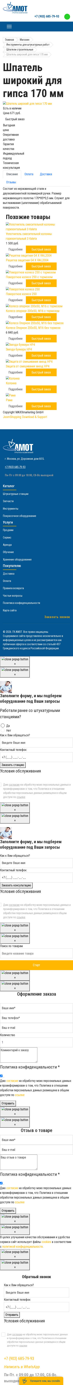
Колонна (11, 383)
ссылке (21, 797)
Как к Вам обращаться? (15, 735)
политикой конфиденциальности (22, 1246)
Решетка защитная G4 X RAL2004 (27, 260)
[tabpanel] (36, 198)
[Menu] (9, 26)
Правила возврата (13, 588)
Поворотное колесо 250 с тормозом (29, 277)
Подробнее (15, 249)
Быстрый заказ (15, 119)
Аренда (7, 544)
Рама (9, 400)
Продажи (8, 530)
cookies (46, 1242)
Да (8, 726)
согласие (14, 784)
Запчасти (8, 501)
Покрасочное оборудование (19, 515)
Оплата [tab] (29, 174)
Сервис (7, 537)
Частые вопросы (12, 595)
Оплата (7, 580)
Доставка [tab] (46, 174)
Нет (8, 730)
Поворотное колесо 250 (21, 294)
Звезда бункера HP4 (19, 349)
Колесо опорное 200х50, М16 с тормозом (32, 311)
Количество (7, 1035)
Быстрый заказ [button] (41, 249)
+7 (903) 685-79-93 (46, 16)
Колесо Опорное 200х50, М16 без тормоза (33, 328)
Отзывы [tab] (11, 182)
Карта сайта (10, 610)
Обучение (8, 552)
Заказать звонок (57, 617)
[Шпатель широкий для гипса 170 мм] (36, 103)
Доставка (8, 573)
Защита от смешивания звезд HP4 (27, 366)
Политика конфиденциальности (21, 602)
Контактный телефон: (13, 750)
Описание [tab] (12, 174)
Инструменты (10, 508)
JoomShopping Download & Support (25, 417)
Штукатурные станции (15, 493)
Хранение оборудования (17, 559)
